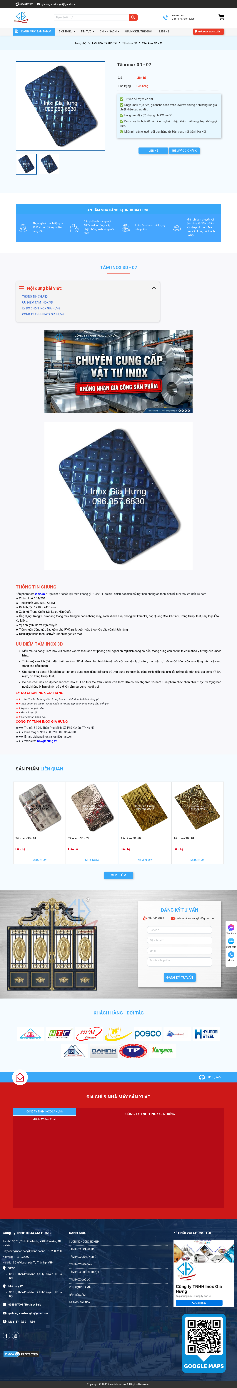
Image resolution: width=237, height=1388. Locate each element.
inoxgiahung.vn (46, 741)
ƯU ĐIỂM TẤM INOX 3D (37, 302)
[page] (6, 1335)
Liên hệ (164, 31)
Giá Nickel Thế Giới (138, 31)
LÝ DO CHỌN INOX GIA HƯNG (41, 308)
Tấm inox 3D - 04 (25, 838)
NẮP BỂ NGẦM (77, 1294)
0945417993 (156, 918)
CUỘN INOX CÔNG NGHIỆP (84, 1241)
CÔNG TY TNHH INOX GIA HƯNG (43, 314)
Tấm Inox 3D (129, 43)
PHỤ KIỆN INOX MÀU (80, 1287)
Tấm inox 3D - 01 (183, 838)
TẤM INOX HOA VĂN (80, 1264)
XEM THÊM (118, 875)
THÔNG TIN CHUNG (35, 296)
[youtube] (15, 1335)
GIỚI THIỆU (65, 31)
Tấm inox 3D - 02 (131, 838)
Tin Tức (86, 31)
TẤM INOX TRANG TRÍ (104, 43)
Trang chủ (80, 43)
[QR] (203, 1342)
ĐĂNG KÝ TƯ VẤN (179, 977)
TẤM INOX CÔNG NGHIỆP (83, 1256)
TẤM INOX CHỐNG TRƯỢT (84, 1272)
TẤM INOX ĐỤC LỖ (79, 1279)
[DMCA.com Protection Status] (21, 1354)
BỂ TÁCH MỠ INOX (79, 1302)
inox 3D (40, 594)
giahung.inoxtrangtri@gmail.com (196, 918)
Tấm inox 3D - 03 (78, 838)
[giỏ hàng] (221, 17)
